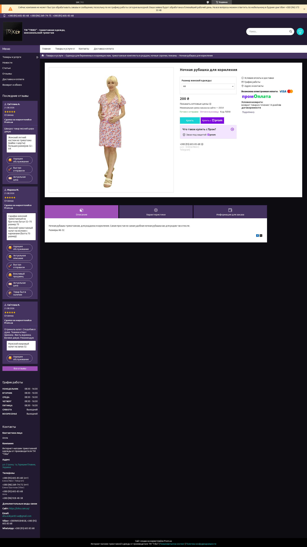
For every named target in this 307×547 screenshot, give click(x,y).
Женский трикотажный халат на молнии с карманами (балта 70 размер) (20, 232)
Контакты (84, 48)
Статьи (6, 68)
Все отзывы (20, 368)
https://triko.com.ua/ (19, 508)
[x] (261, 236)
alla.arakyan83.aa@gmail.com (16, 516)
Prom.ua (168, 541)
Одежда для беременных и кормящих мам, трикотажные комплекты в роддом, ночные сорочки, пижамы (121, 55)
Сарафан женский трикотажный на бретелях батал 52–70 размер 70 (20, 220)
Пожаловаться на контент (172, 544)
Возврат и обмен (12, 84)
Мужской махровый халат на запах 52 (18, 345)
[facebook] (257, 236)
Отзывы (7, 73)
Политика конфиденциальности (201, 544)
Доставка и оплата (104, 48)
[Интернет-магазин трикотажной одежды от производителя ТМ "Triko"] (12, 31)
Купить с (206, 120)
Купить (190, 120)
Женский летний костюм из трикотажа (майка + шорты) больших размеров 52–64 (20, 143)
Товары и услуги (63, 48)
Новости (7, 62)
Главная (46, 48)
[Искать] (290, 31)
